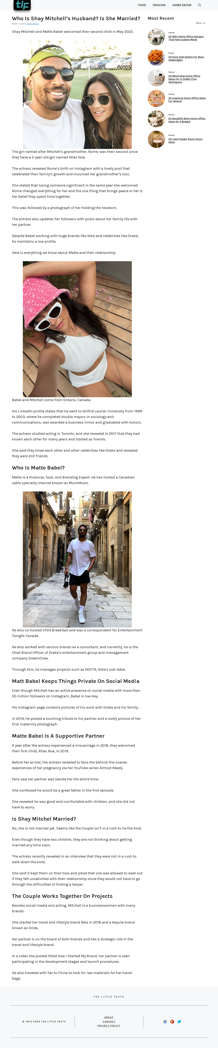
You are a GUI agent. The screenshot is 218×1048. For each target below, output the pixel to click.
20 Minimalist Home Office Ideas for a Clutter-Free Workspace (184, 79)
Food (142, 5)
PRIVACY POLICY (108, 1025)
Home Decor (181, 5)
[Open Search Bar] (199, 5)
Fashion (159, 5)
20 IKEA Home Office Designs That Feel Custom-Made (186, 38)
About (109, 1017)
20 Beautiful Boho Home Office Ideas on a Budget (186, 120)
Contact (109, 1021)
